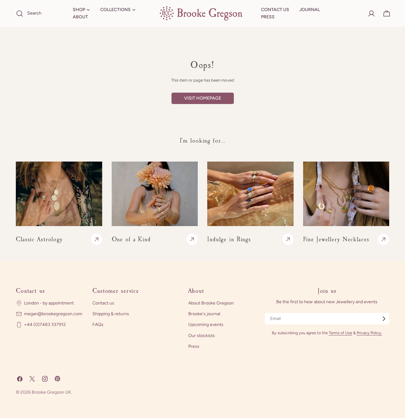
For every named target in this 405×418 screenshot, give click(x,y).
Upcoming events (205, 324)
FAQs (97, 324)
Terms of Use (340, 332)
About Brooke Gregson (211, 303)
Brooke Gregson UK (51, 392)
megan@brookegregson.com (53, 314)
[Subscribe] (384, 318)
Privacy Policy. (369, 332)
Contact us (103, 303)
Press (193, 346)
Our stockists (201, 335)
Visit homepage (202, 98)
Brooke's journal (204, 314)
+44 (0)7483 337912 (45, 324)
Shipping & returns (110, 314)
